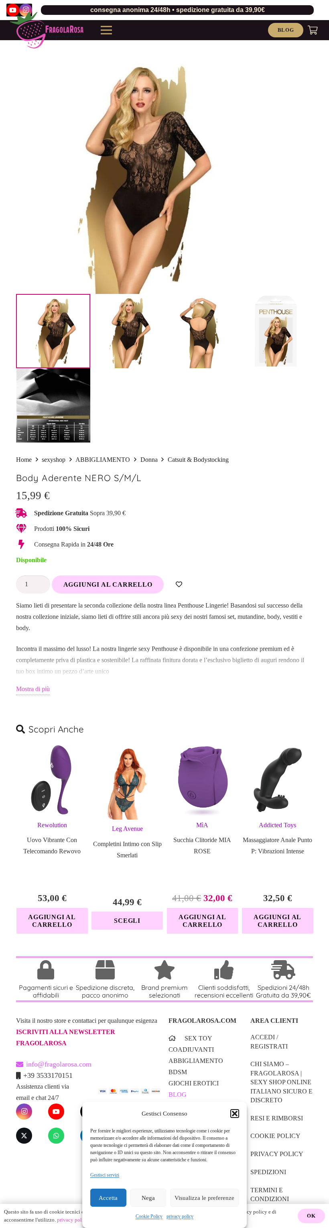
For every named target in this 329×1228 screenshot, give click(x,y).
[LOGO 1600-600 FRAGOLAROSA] (46, 30)
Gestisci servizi (104, 1175)
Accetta (108, 1198)
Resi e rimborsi (276, 1118)
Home (24, 459)
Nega (148, 1198)
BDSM (178, 1072)
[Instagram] (24, 1112)
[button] (235, 1114)
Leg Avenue (127, 828)
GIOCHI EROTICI (194, 1083)
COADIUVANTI (191, 1049)
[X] (24, 1136)
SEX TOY (198, 1038)
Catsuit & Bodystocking (198, 459)
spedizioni (268, 1172)
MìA (202, 825)
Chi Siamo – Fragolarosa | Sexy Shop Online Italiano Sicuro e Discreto (281, 1082)
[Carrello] (313, 30)
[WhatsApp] (56, 1136)
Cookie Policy (149, 1216)
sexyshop (53, 459)
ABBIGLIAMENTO (102, 459)
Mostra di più (33, 688)
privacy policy (180, 1216)
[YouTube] (56, 1112)
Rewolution (52, 825)
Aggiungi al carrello (107, 584)
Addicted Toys (277, 825)
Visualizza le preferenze (204, 1198)
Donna (149, 459)
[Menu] (106, 30)
